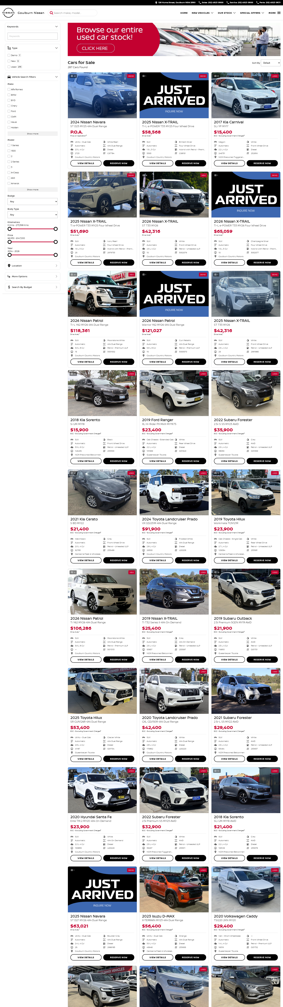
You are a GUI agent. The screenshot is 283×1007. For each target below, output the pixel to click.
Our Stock (225, 12)
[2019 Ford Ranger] (174, 393)
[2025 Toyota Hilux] (102, 691)
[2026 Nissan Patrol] (102, 294)
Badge (11, 195)
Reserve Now (118, 163)
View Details (86, 163)
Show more (32, 133)
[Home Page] (8, 13)
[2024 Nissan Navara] (102, 95)
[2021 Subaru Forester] (245, 691)
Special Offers (250, 12)
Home (184, 12)
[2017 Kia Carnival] (245, 95)
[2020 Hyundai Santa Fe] (102, 790)
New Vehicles (201, 12)
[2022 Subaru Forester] (245, 393)
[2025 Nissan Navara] (102, 889)
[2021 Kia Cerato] (102, 492)
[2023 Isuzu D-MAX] (174, 889)
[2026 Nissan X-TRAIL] (174, 194)
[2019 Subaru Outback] (245, 592)
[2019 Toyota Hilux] (245, 492)
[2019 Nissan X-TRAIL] (174, 592)
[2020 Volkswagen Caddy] (245, 889)
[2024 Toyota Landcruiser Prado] (174, 492)
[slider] (10, 229)
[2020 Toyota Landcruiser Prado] (174, 691)
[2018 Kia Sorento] (102, 393)
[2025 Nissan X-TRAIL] (174, 95)
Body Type (13, 208)
